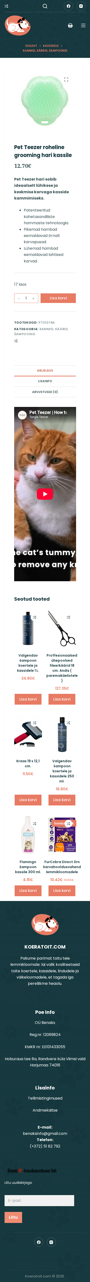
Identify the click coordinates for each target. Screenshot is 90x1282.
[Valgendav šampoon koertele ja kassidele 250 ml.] (62, 734)
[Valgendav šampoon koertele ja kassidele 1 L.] (28, 628)
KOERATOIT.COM (45, 946)
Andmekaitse (45, 1110)
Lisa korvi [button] (28, 699)
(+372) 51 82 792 (45, 1146)
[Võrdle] (6, 6)
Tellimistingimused (45, 1098)
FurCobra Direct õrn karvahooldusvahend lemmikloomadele (62, 866)
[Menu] (83, 25)
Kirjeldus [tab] (45, 371)
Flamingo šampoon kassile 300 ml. (28, 866)
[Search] (45, 6)
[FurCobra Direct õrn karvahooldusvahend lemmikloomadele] (62, 834)
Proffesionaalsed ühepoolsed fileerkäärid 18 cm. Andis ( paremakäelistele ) (62, 668)
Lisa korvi (58, 298)
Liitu (13, 1217)
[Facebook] (68, 6)
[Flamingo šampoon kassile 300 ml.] (28, 834)
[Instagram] (81, 6)
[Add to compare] (16, 341)
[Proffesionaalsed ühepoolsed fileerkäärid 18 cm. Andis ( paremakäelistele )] (62, 628)
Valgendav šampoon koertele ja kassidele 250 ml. (62, 771)
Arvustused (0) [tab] (45, 392)
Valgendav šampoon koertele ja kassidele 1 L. (28, 663)
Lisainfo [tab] (45, 381)
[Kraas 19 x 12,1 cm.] (28, 734)
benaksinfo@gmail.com (45, 1133)
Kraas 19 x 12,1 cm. (28, 763)
